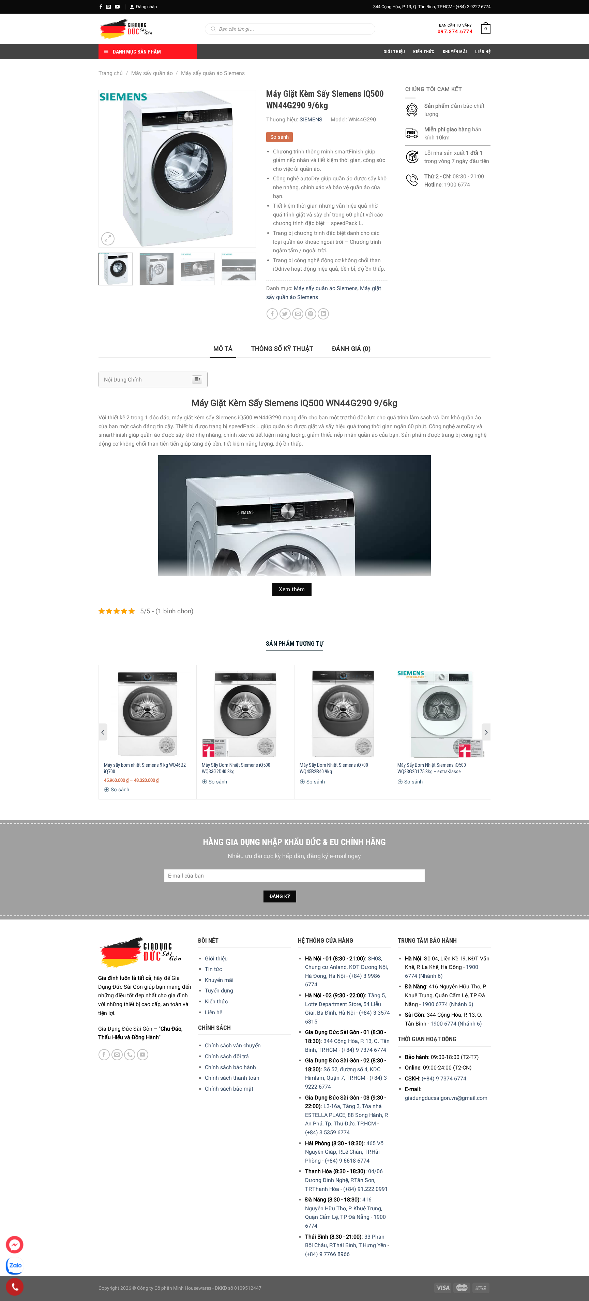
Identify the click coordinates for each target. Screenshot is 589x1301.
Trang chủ (111, 73)
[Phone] (14, 1287)
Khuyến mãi (219, 980)
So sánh (279, 137)
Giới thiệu (216, 958)
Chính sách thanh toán (232, 1078)
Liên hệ (213, 1012)
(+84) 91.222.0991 (365, 1189)
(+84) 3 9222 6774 (473, 6)
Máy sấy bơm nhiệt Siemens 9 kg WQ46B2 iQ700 (145, 768)
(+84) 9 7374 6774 (364, 1050)
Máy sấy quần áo (152, 73)
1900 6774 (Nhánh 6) (447, 1004)
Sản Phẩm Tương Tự (294, 643)
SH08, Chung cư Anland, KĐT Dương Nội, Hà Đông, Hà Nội (346, 967)
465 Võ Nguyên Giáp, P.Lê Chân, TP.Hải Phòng (344, 1152)
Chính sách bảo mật (229, 1089)
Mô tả (223, 348)
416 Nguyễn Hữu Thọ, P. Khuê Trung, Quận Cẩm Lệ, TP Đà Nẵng (343, 1208)
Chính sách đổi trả (227, 1056)
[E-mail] (108, 7)
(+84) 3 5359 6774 (327, 1132)
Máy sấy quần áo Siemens (213, 73)
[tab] (223, 349)
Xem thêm (292, 589)
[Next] (244, 168)
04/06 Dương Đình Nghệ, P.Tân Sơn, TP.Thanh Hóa (344, 1180)
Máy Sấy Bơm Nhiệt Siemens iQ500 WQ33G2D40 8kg (236, 768)
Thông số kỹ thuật (282, 348)
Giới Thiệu (394, 51)
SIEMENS (311, 119)
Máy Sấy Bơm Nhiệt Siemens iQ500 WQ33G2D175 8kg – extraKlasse (431, 768)
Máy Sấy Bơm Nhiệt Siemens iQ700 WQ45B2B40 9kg (334, 768)
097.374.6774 (455, 31)
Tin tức (213, 969)
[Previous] (110, 168)
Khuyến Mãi (455, 51)
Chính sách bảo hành (230, 1067)
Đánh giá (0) (351, 348)
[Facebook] (101, 7)
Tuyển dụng (219, 990)
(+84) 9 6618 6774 (347, 1160)
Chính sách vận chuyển (233, 1045)
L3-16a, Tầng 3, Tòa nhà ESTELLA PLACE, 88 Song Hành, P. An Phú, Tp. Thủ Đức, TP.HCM (346, 1115)
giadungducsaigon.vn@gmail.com (446, 1098)
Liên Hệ (482, 51)
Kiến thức (423, 51)
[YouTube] (117, 7)
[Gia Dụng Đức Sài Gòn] (126, 29)
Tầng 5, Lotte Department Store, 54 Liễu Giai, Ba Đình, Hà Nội (345, 1004)
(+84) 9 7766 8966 (327, 1254)
